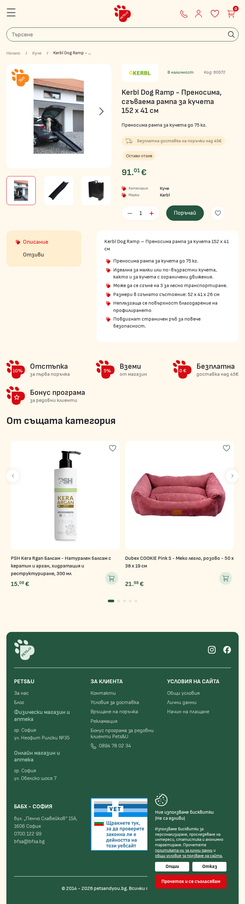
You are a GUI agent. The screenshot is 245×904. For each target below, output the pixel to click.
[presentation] (16, 111)
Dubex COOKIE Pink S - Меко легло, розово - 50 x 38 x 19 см (179, 562)
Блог (19, 703)
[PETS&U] (122, 13)
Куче (36, 53)
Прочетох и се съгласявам (190, 881)
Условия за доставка (115, 703)
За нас (21, 693)
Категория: (139, 188)
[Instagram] (212, 650)
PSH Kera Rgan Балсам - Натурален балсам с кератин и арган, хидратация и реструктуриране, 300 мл (61, 566)
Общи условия (183, 693)
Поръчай (185, 213)
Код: (208, 72)
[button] (111, 601)
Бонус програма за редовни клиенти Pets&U (122, 734)
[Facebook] (227, 650)
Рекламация (104, 721)
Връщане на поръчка (114, 712)
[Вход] (198, 14)
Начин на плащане (188, 712)
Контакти (103, 693)
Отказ (209, 866)
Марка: (134, 195)
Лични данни (182, 703)
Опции (172, 866)
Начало (13, 53)
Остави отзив (139, 155)
